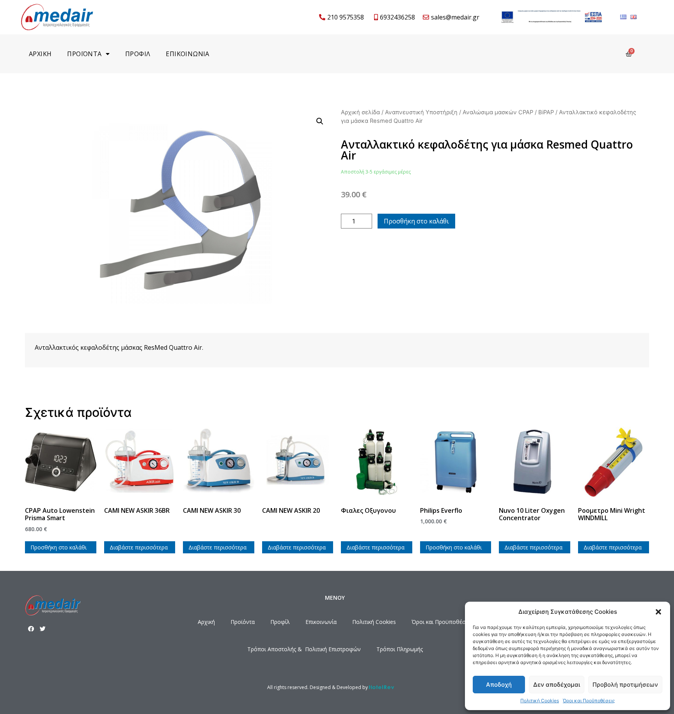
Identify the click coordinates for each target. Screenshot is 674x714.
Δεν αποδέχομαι (556, 684)
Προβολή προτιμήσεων (625, 684)
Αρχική (206, 621)
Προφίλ (280, 621)
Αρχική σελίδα (360, 112)
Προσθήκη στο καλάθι (416, 221)
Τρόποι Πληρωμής (399, 649)
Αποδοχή (499, 684)
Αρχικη (40, 54)
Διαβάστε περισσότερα (139, 547)
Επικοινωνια (187, 54)
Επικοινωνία (321, 621)
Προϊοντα (84, 54)
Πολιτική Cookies (539, 700)
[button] (658, 612)
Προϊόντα (243, 621)
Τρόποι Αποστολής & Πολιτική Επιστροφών (304, 649)
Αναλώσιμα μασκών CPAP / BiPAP (508, 112)
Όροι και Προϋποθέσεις (589, 700)
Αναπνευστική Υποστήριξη (421, 112)
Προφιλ (137, 54)
